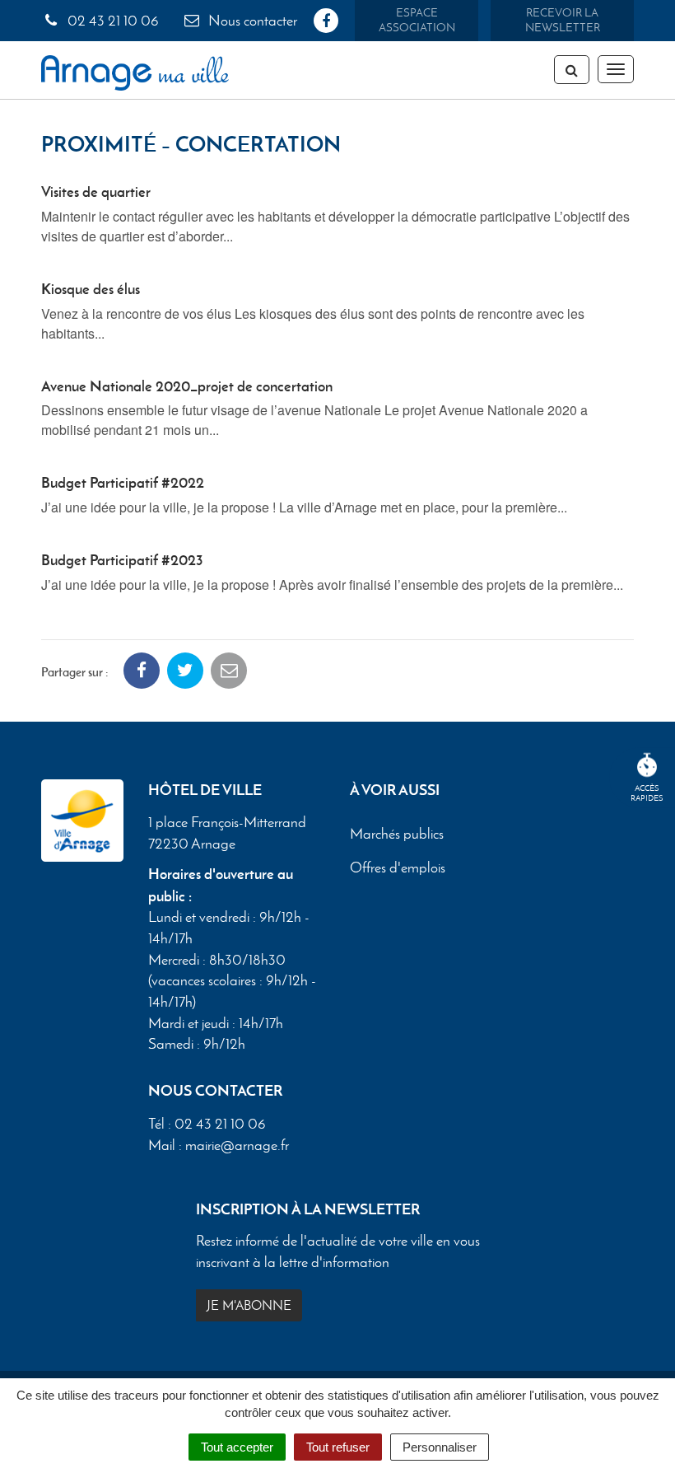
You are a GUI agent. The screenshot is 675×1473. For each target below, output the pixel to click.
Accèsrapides (647, 793)
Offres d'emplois (397, 868)
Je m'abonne (249, 1305)
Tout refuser (338, 1447)
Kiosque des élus (90, 288)
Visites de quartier (96, 191)
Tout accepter (237, 1447)
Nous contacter (251, 21)
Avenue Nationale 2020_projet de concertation (187, 385)
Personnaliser (440, 1447)
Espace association (417, 20)
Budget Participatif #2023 (121, 559)
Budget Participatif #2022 (122, 482)
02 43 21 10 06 (111, 21)
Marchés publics (397, 834)
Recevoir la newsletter (562, 20)
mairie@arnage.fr (237, 1145)
